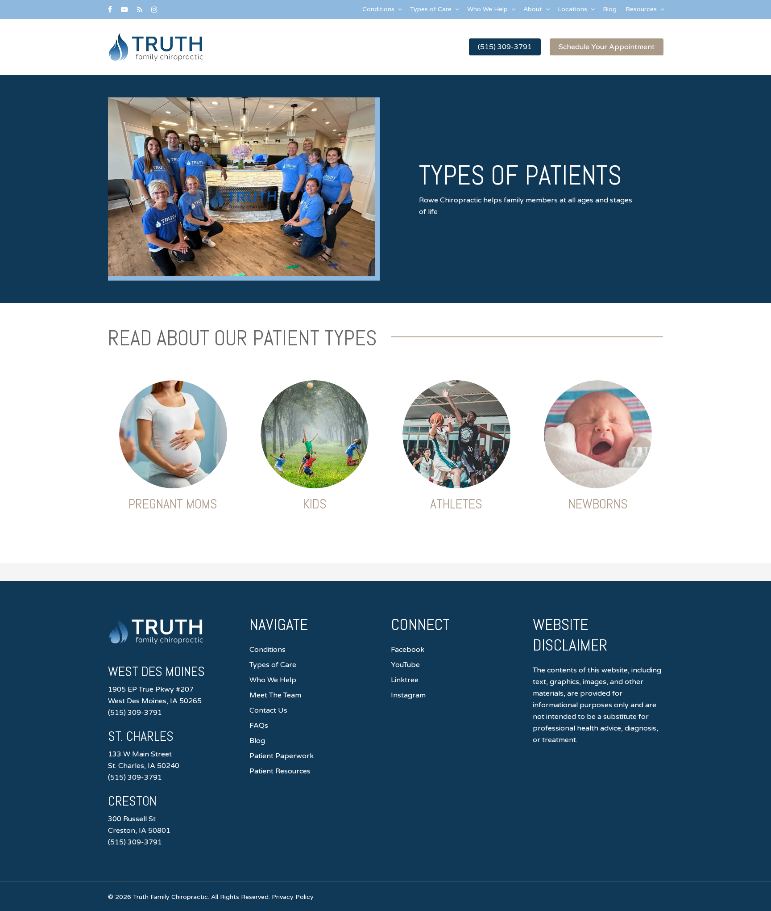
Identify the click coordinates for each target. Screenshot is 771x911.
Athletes (456, 503)
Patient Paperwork (281, 755)
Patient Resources (280, 771)
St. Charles (141, 736)
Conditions (267, 649)
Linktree (405, 680)
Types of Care (272, 664)
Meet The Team (275, 695)
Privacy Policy (293, 897)
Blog (257, 740)
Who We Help (272, 680)
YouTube (405, 664)
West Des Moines (156, 671)
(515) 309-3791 (135, 712)
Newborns (598, 503)
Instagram (408, 695)
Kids (315, 503)
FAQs (258, 725)
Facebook (407, 649)
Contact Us (268, 710)
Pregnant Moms (172, 503)
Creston (132, 801)
